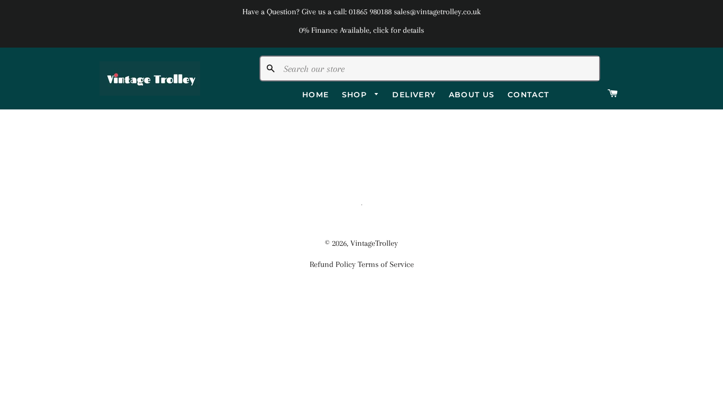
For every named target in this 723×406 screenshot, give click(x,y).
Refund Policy (333, 264)
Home (315, 94)
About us (472, 94)
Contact (528, 94)
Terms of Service (386, 264)
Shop (356, 94)
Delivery (414, 94)
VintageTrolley (374, 243)
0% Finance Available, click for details (361, 30)
